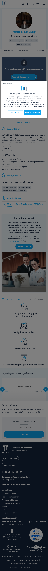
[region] (24, 99)
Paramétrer (15, 112)
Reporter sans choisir (9, 83)
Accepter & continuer (32, 112)
